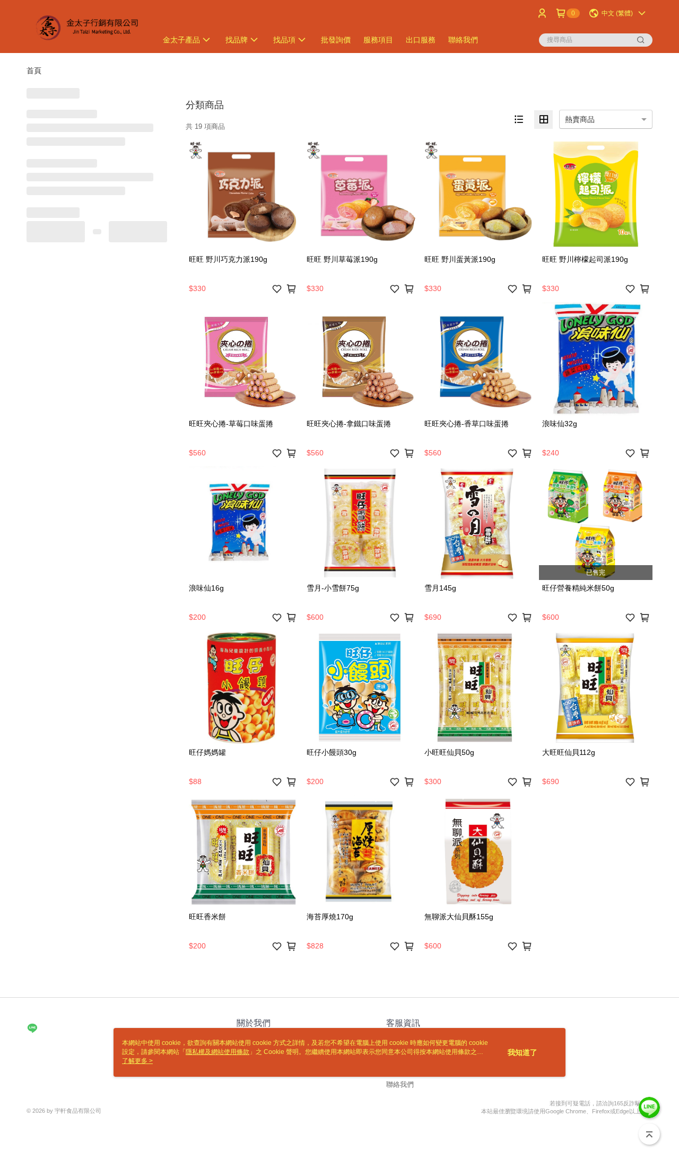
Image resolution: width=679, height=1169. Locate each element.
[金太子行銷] (85, 28)
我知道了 (522, 1052)
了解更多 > (137, 1061)
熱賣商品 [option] (580, 119)
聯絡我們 (400, 1084)
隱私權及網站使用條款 (217, 1052)
